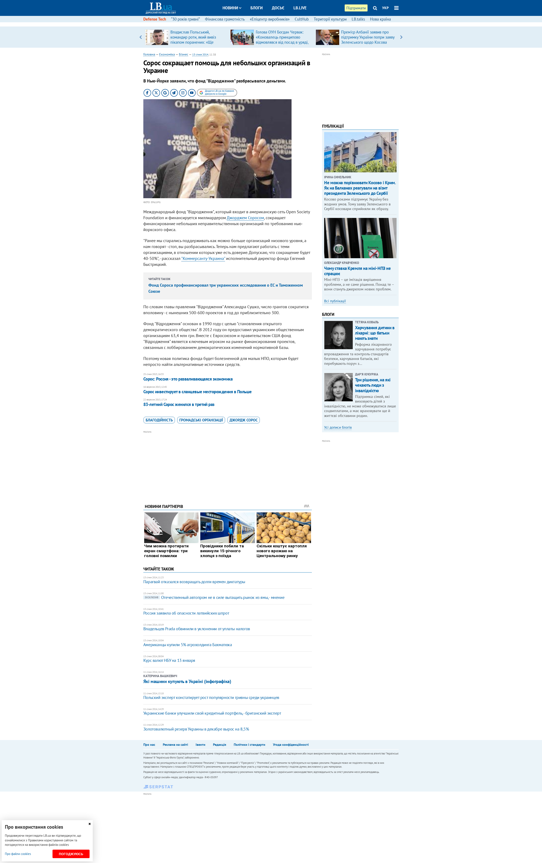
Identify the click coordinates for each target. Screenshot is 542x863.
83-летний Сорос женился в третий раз (178, 404)
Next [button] (401, 37)
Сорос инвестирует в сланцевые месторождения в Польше (197, 392)
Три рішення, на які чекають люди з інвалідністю (373, 385)
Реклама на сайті (175, 744)
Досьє (278, 7)
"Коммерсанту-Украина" (203, 258)
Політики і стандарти (249, 744)
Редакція (219, 744)
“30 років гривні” (185, 19)
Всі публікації (335, 301)
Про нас (149, 744)
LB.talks (358, 19)
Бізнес (183, 54)
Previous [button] (140, 37)
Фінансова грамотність (225, 19)
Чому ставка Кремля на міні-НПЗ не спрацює (357, 270)
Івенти (200, 744)
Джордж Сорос (244, 420)
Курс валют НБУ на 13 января (169, 660)
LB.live (300, 7)
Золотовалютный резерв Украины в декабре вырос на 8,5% (196, 729)
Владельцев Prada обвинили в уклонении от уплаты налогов (196, 629)
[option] (186, 37)
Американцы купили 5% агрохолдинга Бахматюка (187, 644)
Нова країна (380, 19)
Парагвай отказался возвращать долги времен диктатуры (194, 581)
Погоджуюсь (71, 854)
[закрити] (89, 823)
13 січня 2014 (200, 54)
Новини (230, 7)
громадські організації (201, 420)
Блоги (256, 7)
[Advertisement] (227, 464)
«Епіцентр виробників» (270, 19)
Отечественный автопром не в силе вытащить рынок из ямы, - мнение (214, 597)
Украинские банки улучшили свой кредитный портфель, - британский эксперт (212, 713)
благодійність (159, 420)
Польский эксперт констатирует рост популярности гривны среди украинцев (211, 697)
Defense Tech (154, 19)
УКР (385, 8)
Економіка (167, 54)
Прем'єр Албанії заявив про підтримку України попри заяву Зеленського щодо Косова (367, 37)
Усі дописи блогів (338, 427)
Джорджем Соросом (245, 217)
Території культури (330, 19)
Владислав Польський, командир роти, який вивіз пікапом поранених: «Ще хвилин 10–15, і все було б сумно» (193, 42)
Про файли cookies (18, 854)
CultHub (302, 19)
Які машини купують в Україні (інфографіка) (187, 681)
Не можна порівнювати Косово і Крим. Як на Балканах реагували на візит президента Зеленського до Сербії (359, 188)
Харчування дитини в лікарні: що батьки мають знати (375, 333)
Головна (149, 54)
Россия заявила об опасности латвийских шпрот (186, 613)
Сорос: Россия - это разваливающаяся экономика (187, 379)
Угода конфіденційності (291, 744)
